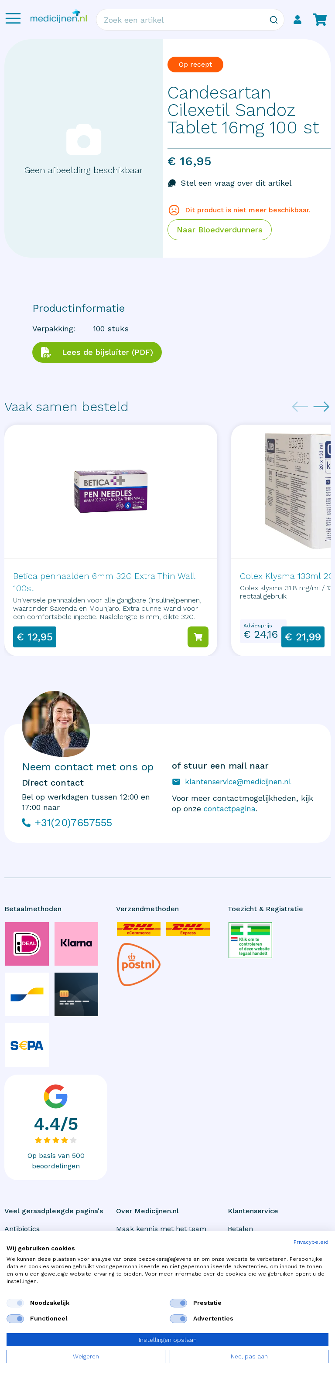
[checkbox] (15, 1303)
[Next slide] (321, 407)
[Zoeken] (273, 20)
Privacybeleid (311, 1242)
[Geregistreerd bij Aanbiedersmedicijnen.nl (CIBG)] (250, 940)
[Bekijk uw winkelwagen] (320, 20)
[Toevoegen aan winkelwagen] (198, 636)
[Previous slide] (300, 407)
